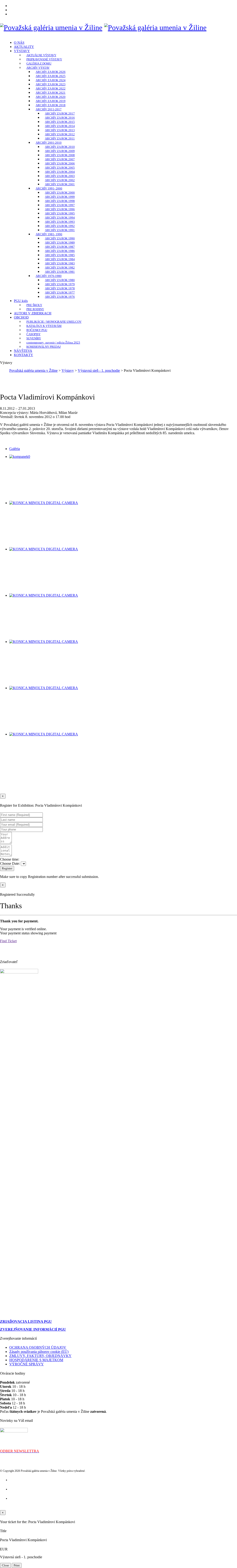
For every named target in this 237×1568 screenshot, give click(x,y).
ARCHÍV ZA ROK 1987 (60, 246)
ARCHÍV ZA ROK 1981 (60, 271)
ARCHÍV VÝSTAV (38, 67)
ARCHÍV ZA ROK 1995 (60, 213)
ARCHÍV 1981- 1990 (49, 234)
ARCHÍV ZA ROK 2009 (60, 151)
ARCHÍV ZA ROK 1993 (60, 221)
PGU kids (21, 301)
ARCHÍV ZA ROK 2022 (50, 88)
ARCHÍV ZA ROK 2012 (60, 134)
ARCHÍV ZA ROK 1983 (60, 263)
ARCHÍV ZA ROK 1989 (60, 242)
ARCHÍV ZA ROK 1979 (60, 284)
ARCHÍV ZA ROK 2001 (60, 184)
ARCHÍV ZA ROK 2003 (60, 176)
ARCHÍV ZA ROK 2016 (60, 117)
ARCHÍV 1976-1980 (49, 276)
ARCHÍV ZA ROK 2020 (50, 97)
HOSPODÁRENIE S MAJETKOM (36, 1360)
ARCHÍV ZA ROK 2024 (50, 80)
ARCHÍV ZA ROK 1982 (60, 267)
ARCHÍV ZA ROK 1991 (60, 230)
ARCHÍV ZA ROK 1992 (60, 226)
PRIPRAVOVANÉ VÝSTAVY (44, 59)
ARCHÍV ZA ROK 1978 (60, 288)
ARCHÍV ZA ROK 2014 (60, 126)
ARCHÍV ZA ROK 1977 (60, 292)
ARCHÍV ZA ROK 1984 (60, 259)
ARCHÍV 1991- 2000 (49, 188)
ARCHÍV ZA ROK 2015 (60, 122)
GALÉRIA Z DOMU (38, 63)
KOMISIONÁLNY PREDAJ (43, 346)
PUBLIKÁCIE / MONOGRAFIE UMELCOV (53, 321)
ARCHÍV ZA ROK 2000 (60, 192)
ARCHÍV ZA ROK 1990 (60, 238)
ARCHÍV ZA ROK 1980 (60, 280)
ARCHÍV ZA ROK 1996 (60, 209)
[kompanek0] (19, 457)
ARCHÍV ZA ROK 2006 (60, 163)
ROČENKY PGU (36, 330)
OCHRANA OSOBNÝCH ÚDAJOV (37, 1347)
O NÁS (19, 42)
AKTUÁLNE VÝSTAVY (41, 55)
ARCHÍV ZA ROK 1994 (60, 217)
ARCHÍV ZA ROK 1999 (60, 196)
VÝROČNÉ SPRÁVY (26, 1364)
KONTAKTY (23, 355)
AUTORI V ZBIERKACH (32, 313)
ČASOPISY (33, 334)
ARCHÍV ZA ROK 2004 (60, 172)
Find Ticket (8, 941)
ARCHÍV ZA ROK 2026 (50, 72)
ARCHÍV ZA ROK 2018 (50, 105)
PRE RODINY (35, 309)
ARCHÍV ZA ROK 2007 (60, 159)
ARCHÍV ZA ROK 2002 (60, 180)
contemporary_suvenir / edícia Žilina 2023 (53, 342)
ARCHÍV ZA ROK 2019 (50, 101)
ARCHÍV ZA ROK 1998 (60, 201)
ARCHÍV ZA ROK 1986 (60, 251)
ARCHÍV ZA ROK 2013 (60, 130)
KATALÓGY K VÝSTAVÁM (44, 326)
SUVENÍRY (33, 338)
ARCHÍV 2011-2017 (49, 109)
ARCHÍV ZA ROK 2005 (60, 167)
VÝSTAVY (22, 51)
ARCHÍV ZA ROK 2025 (50, 76)
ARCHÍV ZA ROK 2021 (50, 92)
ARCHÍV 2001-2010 (49, 142)
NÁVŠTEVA (23, 351)
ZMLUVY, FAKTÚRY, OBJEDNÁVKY (40, 1356)
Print (17, 1565)
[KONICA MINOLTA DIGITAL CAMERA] (43, 503)
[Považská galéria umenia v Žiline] (51, 27)
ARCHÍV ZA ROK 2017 (60, 113)
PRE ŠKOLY (34, 305)
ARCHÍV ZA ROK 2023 (50, 84)
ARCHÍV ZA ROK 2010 (60, 147)
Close (5, 1565)
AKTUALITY (24, 47)
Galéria (14, 449)
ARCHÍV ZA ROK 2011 (60, 138)
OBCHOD (21, 317)
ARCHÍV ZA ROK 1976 (60, 296)
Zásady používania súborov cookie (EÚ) (39, 1352)
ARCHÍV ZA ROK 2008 (60, 155)
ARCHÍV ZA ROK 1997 (60, 205)
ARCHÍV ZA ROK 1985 (60, 255)
